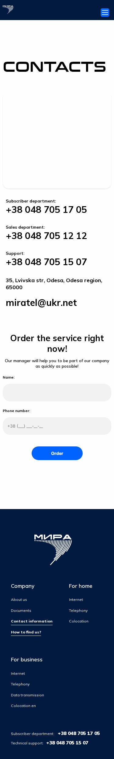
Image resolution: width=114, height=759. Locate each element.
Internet (76, 599)
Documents (21, 610)
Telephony (78, 610)
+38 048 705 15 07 (46, 262)
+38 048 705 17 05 (46, 209)
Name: (9, 377)
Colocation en (23, 705)
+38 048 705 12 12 (46, 235)
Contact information (32, 621)
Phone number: (16, 410)
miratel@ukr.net (41, 302)
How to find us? (26, 632)
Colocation (78, 621)
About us (19, 599)
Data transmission (27, 695)
